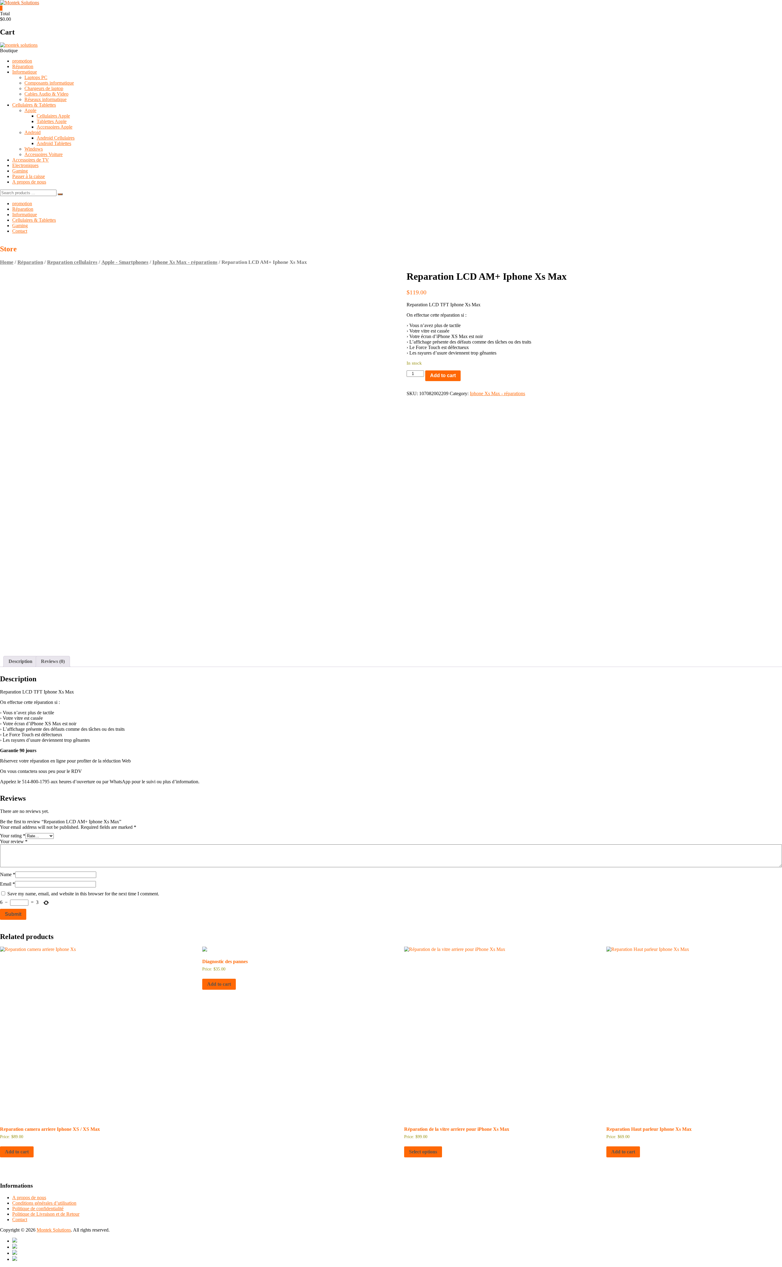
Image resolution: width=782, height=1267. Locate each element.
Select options (423, 1151)
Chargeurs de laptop (43, 88)
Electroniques (25, 165)
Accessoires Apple (54, 126)
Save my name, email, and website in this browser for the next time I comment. (83, 893)
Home (6, 262)
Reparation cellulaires (72, 262)
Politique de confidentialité (38, 1208)
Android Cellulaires (56, 137)
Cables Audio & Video (46, 93)
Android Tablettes (54, 143)
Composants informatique (49, 83)
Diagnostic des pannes (225, 961)
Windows (33, 148)
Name (7, 874)
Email (7, 884)
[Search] (60, 194)
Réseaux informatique (45, 99)
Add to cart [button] (17, 1151)
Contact (19, 231)
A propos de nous (29, 181)
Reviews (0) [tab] (53, 661)
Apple (30, 110)
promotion (22, 61)
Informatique (24, 72)
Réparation (22, 66)
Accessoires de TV (30, 159)
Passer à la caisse (28, 176)
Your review (13, 841)
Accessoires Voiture (43, 154)
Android (32, 132)
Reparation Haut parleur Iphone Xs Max (649, 1129)
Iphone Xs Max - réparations (184, 262)
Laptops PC (35, 77)
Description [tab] (20, 661)
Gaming (20, 170)
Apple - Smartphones (124, 262)
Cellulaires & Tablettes (34, 104)
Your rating (12, 835)
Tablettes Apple (52, 121)
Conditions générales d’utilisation (44, 1203)
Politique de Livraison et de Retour (45, 1214)
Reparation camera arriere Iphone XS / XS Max (50, 1129)
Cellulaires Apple (53, 115)
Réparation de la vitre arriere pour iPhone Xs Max (456, 1129)
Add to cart (443, 375)
